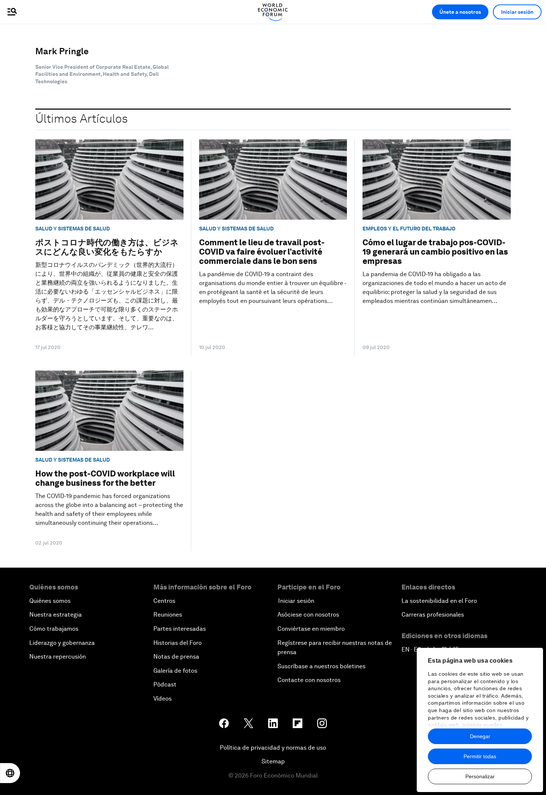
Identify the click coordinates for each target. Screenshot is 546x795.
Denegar (480, 736)
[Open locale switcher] (10, 773)
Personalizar (480, 776)
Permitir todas (480, 756)
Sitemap (273, 761)
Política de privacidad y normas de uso (273, 747)
